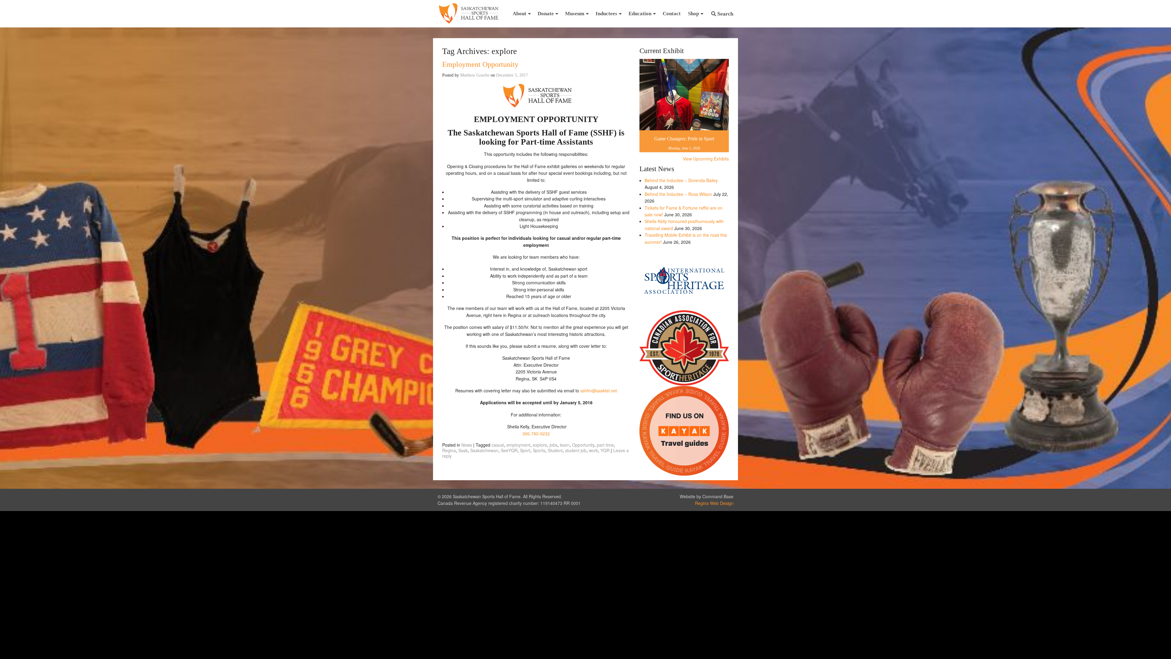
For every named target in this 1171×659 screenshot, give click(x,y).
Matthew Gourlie (474, 75)
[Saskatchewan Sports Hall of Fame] (468, 13)
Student (555, 450)
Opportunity (583, 445)
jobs (553, 445)
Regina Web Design (714, 503)
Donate (546, 13)
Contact (672, 13)
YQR (605, 450)
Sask (463, 450)
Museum (574, 13)
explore (540, 445)
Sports (539, 450)
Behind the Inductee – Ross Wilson (678, 194)
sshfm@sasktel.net (598, 390)
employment (518, 445)
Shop (693, 13)
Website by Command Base (706, 496)
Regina (449, 450)
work (593, 450)
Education (639, 13)
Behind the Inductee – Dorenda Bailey (681, 180)
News (466, 445)
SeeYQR (509, 450)
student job (575, 450)
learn (565, 445)
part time (605, 445)
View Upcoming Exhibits (706, 159)
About (519, 13)
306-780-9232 (536, 433)
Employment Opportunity (480, 64)
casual (498, 445)
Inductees (606, 13)
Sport (525, 450)
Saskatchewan (484, 450)
